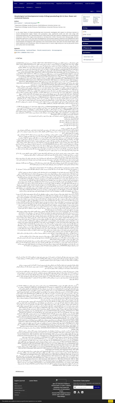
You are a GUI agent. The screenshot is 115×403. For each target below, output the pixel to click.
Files (85, 28)
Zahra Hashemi (18, 23)
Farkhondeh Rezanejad (30, 23)
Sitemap (16, 395)
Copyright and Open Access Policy (45, 3)
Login (91, 11)
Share (86, 43)
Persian (98, 11)
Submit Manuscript (19, 7)
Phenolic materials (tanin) (44, 50)
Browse (21, 3)
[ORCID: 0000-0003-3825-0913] (38, 22)
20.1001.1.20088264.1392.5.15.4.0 (25, 52)
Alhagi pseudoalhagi (19, 50)
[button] (42, 401)
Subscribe (97, 387)
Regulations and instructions (64, 3)
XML (85, 31)
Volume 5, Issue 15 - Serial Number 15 (96, 18)
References (20, 371)
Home (15, 3)
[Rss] (82, 392)
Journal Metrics (79, 3)
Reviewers (29, 7)
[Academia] (79, 392)
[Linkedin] (75, 392)
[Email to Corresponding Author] (37, 22)
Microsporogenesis (57, 50)
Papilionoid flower (31, 50)
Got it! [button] (110, 401)
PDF (87, 34)
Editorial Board (18, 388)
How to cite (88, 48)
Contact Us (38, 7)
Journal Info (30, 3)
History (86, 39)
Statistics (87, 52)
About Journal (18, 386)
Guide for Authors (90, 3)
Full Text (19, 58)
